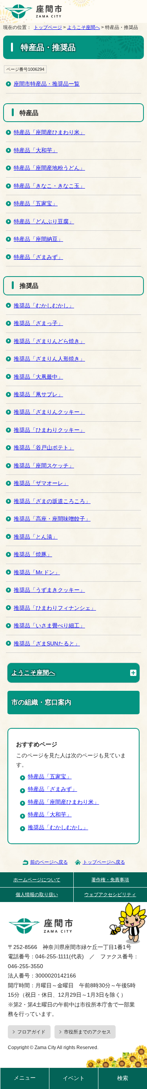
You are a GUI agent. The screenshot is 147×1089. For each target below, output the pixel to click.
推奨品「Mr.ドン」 (37, 572)
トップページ (48, 27)
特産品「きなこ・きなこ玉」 (49, 186)
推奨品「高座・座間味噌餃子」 (52, 519)
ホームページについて (36, 879)
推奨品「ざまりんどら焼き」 (49, 341)
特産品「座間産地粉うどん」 (49, 168)
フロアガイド (31, 1032)
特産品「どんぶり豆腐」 (44, 222)
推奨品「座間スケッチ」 (44, 466)
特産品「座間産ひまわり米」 (49, 132)
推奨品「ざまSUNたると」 (47, 644)
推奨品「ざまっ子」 (38, 323)
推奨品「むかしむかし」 (44, 306)
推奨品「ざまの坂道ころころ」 (52, 501)
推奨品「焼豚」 (33, 554)
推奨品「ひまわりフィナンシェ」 (55, 608)
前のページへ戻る (49, 862)
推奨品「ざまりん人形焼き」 (49, 359)
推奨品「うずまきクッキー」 (49, 590)
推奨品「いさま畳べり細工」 (49, 626)
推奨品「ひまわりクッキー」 (49, 430)
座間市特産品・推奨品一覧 (47, 84)
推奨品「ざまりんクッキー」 (49, 412)
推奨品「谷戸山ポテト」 (44, 448)
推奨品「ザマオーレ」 (41, 483)
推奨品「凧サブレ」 (38, 394)
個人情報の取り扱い (37, 894)
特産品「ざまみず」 (38, 257)
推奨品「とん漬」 (36, 537)
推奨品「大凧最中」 (38, 377)
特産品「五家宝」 (36, 204)
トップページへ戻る (104, 862)
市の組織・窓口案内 (41, 702)
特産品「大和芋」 (36, 150)
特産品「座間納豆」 (38, 239)
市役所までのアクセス (87, 1032)
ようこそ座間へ (83, 27)
